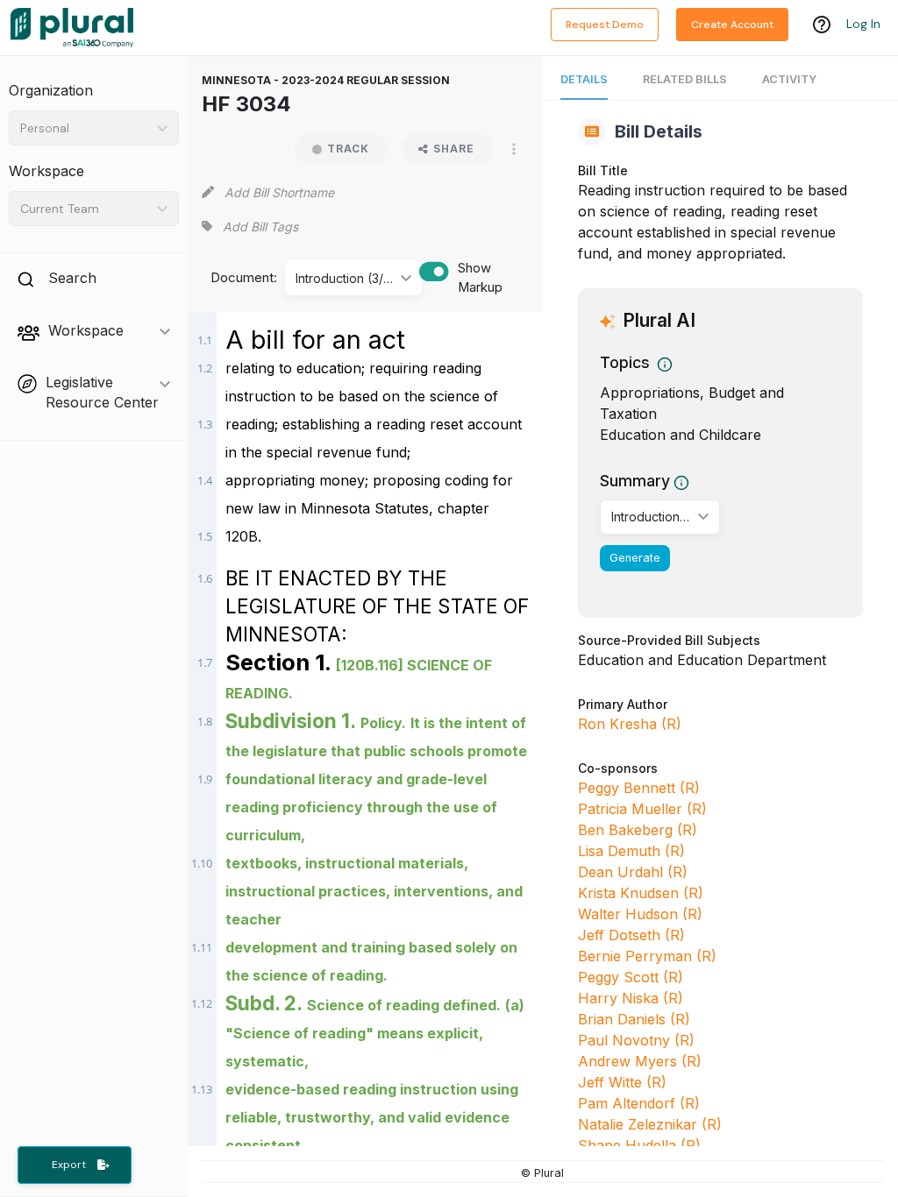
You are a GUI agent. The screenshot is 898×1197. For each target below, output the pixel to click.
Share (453, 148)
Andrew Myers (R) (640, 1061)
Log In (863, 24)
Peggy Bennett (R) (639, 788)
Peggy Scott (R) (630, 977)
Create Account (732, 25)
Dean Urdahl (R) (633, 872)
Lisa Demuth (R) (631, 851)
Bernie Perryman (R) (647, 956)
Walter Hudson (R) (640, 914)
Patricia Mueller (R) (642, 809)
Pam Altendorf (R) (639, 1103)
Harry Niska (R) (630, 998)
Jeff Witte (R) (622, 1082)
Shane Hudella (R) (639, 1145)
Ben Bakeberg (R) (637, 830)
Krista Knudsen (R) (640, 893)
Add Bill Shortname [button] (279, 192)
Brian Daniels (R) (634, 1019)
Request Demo (605, 25)
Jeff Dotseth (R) (631, 935)
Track (348, 148)
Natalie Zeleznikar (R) (650, 1124)
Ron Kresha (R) (629, 724)
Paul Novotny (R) (636, 1040)
